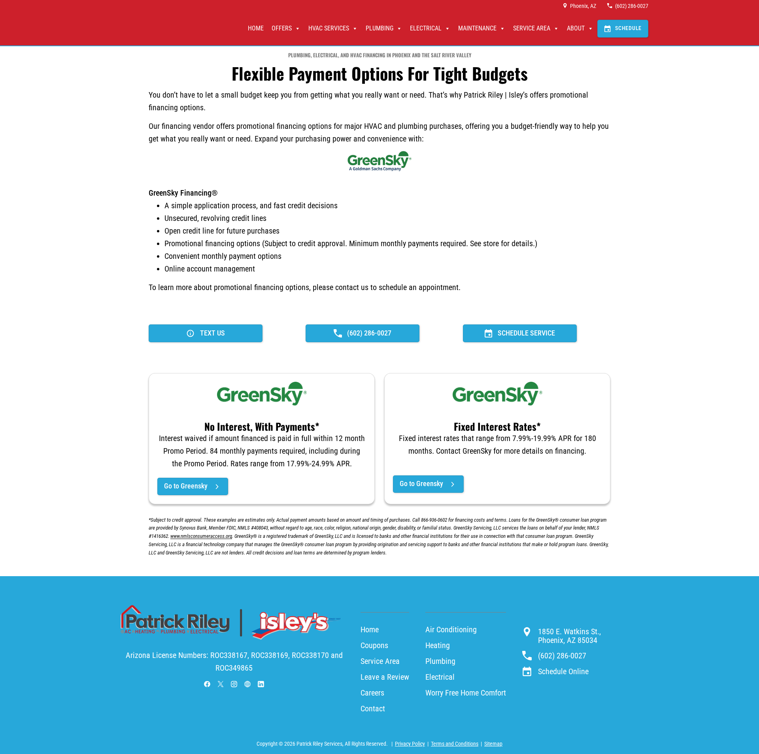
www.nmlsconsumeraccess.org (201, 536)
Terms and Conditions (454, 744)
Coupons (374, 645)
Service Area (531, 28)
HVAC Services (328, 28)
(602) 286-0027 (631, 6)
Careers (372, 692)
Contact (373, 708)
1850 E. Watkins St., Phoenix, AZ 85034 (569, 636)
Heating (437, 645)
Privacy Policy (410, 744)
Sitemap (493, 744)
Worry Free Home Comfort (465, 692)
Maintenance (477, 28)
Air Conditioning (451, 629)
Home (256, 28)
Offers (282, 28)
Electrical (426, 28)
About (576, 28)
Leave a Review (385, 677)
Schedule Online (563, 671)
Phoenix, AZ (583, 6)
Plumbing (379, 28)
